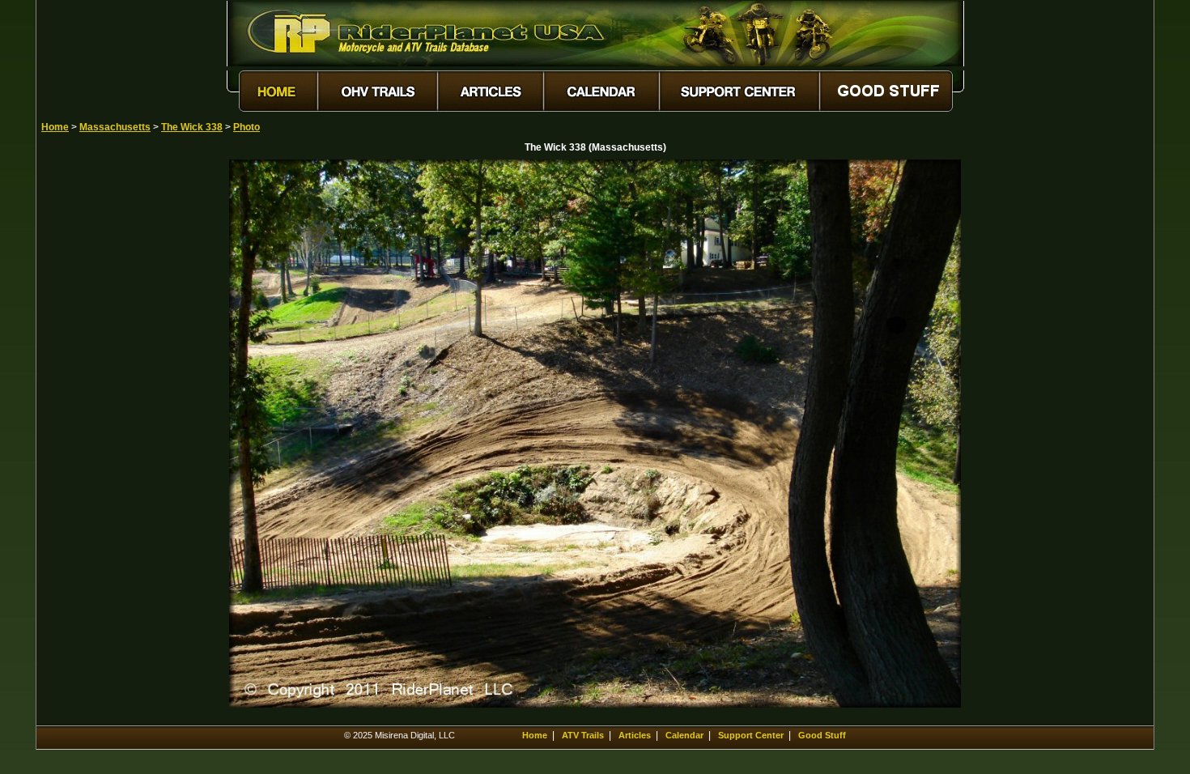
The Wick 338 (192, 127)
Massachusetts (115, 127)
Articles (634, 735)
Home (55, 127)
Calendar (684, 735)
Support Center (751, 735)
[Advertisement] (98, 402)
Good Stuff (822, 735)
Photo (246, 127)
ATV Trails (583, 735)
